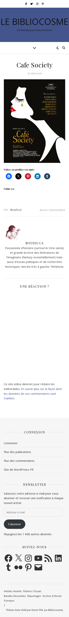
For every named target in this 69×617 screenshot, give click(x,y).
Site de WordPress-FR (19, 469)
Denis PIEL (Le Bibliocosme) (47, 610)
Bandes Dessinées (15, 596)
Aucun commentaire (52, 210)
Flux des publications (17, 452)
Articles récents (13, 591)
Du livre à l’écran (52, 596)
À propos (9, 600)
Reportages (34, 596)
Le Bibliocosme (34, 21)
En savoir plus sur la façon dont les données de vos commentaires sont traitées (33, 393)
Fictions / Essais (32, 591)
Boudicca (16, 210)
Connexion (10, 443)
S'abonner (14, 524)
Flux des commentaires (19, 461)
